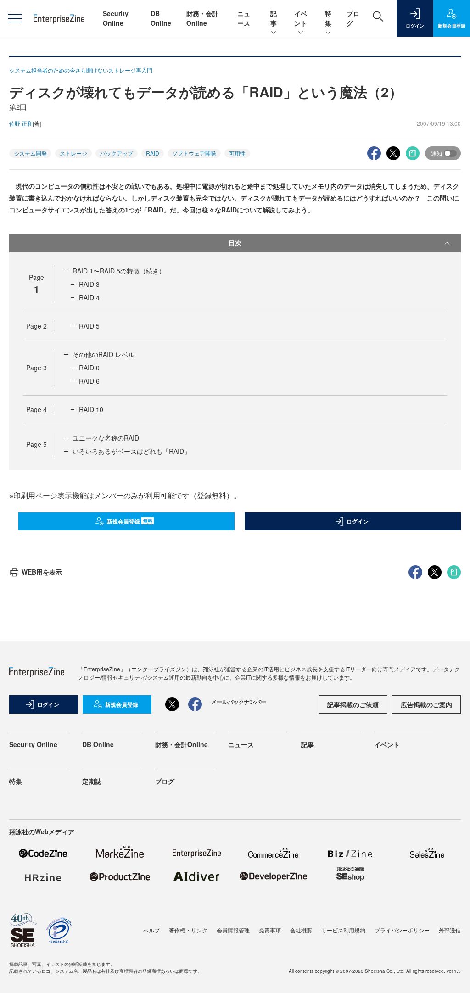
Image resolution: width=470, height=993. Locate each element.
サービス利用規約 (343, 930)
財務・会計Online (202, 18)
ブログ (164, 781)
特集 (328, 18)
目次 (235, 242)
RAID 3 (89, 284)
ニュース (243, 18)
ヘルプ (151, 930)
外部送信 (450, 930)
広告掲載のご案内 (426, 704)
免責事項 (270, 930)
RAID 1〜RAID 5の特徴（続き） (119, 270)
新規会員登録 (129, 521)
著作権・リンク (188, 930)
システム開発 (30, 153)
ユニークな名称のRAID (106, 437)
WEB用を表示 (42, 571)
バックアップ (116, 153)
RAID (152, 153)
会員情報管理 (233, 930)
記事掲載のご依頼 (353, 704)
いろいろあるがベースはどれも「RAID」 (131, 451)
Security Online (116, 18)
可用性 (237, 153)
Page (36, 325)
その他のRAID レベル (103, 354)
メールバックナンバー (238, 701)
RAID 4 (89, 297)
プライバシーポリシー (402, 930)
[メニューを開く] (14, 18)
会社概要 (301, 930)
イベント (300, 18)
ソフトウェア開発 (194, 153)
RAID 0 (89, 367)
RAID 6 (89, 380)
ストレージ (73, 153)
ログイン (358, 521)
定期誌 (91, 781)
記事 (273, 18)
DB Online (161, 18)
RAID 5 (89, 325)
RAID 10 (91, 409)
